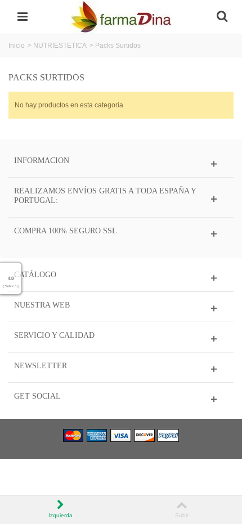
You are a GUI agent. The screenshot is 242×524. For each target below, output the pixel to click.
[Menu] (22, 17)
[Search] (222, 17)
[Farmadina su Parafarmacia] (121, 16)
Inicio (16, 45)
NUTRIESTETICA (60, 45)
